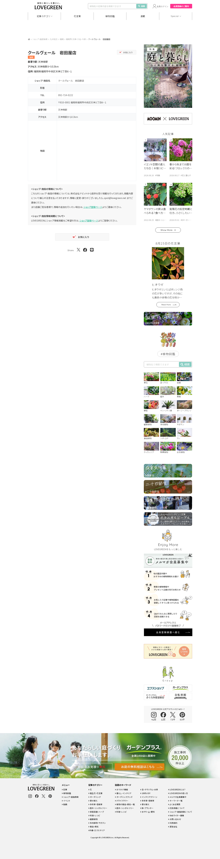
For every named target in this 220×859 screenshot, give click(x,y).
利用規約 (173, 822)
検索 (143, 6)
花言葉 (77, 16)
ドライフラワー (122, 800)
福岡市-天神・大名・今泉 (76, 39)
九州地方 (53, 39)
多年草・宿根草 (95, 804)
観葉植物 (93, 819)
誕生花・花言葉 (95, 793)
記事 (65, 789)
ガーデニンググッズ (124, 796)
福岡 (62, 39)
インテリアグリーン (149, 796)
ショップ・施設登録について (180, 811)
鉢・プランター (147, 808)
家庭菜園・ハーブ (96, 811)
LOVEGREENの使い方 (178, 793)
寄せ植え (93, 800)
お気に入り (128, 52)
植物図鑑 (110, 16)
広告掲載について (177, 808)
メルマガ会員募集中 (177, 796)
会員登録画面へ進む (168, 632)
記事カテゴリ (43, 16)
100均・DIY (145, 793)
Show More (166, 230)
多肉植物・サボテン (97, 822)
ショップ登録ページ (92, 207)
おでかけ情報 (122, 789)
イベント (66, 800)
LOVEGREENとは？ (177, 789)
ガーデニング (95, 796)
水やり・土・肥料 (148, 811)
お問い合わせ (175, 819)
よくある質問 (174, 804)
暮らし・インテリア (123, 793)
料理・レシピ (94, 815)
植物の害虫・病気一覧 (125, 804)
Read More (166, 304)
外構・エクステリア (97, 830)
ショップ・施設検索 (40, 39)
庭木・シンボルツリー (98, 808)
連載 (143, 16)
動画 (65, 804)
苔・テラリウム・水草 (149, 789)
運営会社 (173, 826)
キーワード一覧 (175, 800)
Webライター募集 (176, 815)
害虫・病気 (94, 826)
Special (175, 16)
